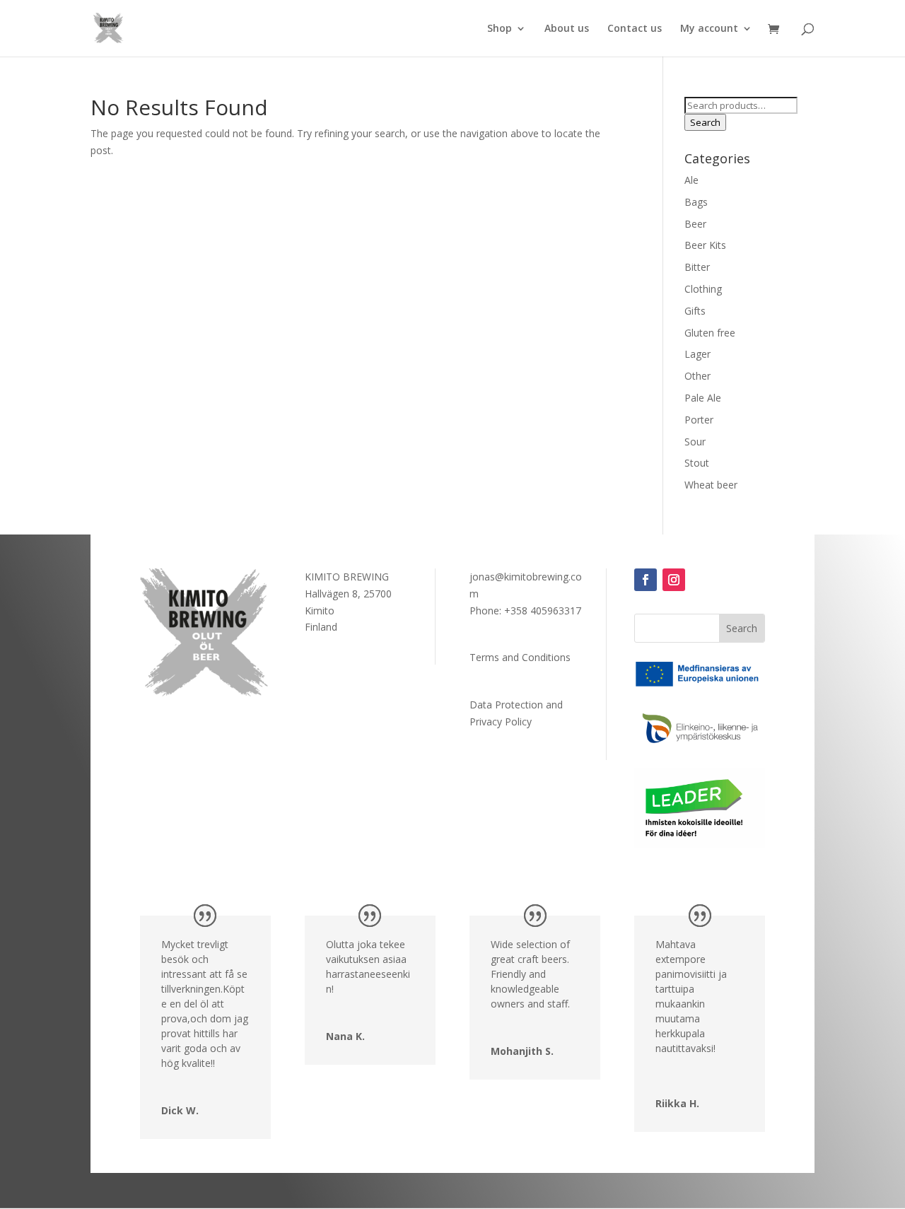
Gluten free (709, 332)
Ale (691, 180)
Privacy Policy (500, 721)
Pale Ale (702, 397)
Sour (695, 441)
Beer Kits (705, 245)
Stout (696, 462)
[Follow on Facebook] (645, 579)
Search (705, 122)
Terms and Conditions (520, 657)
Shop (499, 29)
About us (566, 29)
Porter (698, 419)
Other (697, 375)
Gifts (695, 310)
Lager (697, 354)
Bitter (697, 267)
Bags (696, 202)
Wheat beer (710, 484)
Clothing (703, 289)
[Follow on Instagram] (673, 579)
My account (709, 29)
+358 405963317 (542, 610)
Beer (695, 223)
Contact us (634, 29)
